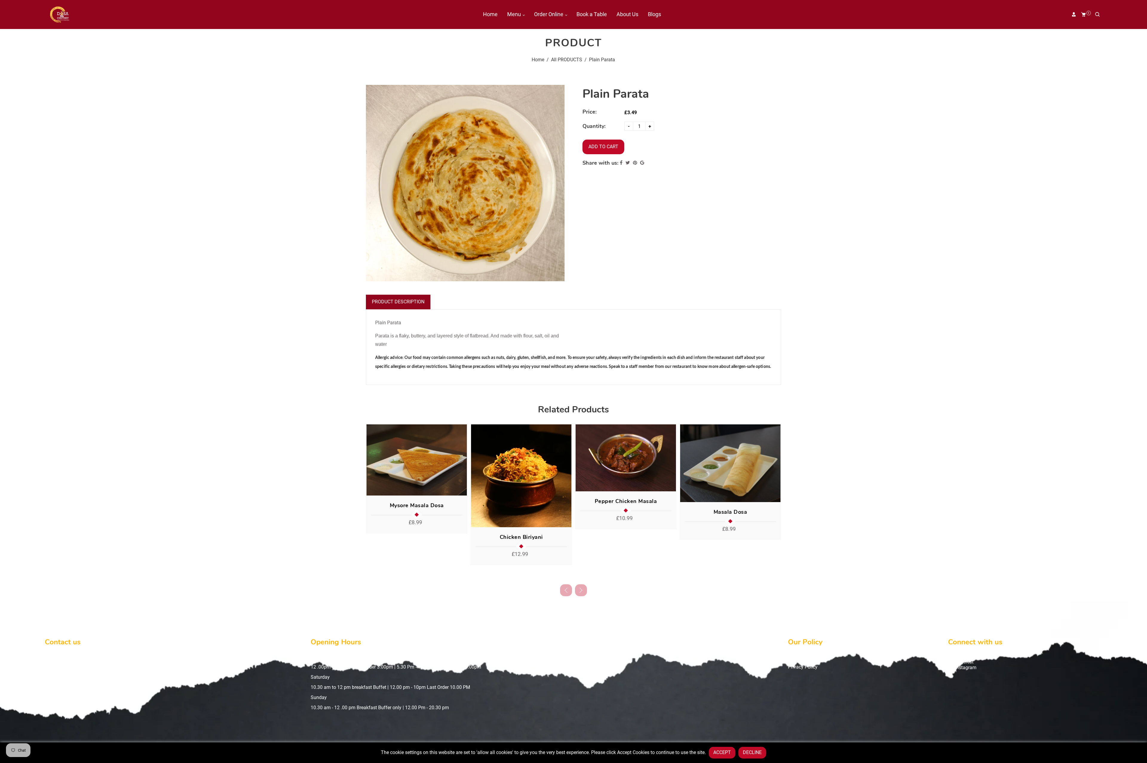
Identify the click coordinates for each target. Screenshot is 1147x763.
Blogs (654, 14)
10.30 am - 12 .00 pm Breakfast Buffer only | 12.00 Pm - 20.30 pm (380, 707)
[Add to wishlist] (461, 460)
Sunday (319, 697)
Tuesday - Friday (328, 657)
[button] (581, 590)
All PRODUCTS (566, 59)
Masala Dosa (730, 512)
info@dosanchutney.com (80, 677)
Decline (752, 752)
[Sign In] (1073, 14)
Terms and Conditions (811, 657)
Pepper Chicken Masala (626, 501)
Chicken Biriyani (521, 537)
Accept (722, 752)
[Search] (1097, 14)
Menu (514, 14)
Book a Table (591, 14)
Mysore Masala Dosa (417, 505)
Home (490, 14)
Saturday (320, 677)
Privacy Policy (803, 667)
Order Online (549, 14)
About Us (627, 14)
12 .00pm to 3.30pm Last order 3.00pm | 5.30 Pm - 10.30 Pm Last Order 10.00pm (396, 667)
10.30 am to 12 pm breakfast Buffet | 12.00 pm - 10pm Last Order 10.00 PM (390, 687)
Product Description (398, 302)
